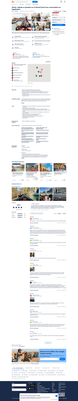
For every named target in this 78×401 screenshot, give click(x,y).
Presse (53, 388)
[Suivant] (66, 172)
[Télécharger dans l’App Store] (31, 388)
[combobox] (24, 2)
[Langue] (61, 1)
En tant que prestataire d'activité (62, 385)
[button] (15, 11)
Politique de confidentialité (35, 363)
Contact (38, 384)
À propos (53, 384)
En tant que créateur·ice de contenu (62, 387)
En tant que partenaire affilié (62, 390)
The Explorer (53, 391)
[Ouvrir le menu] (65, 218)
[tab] (18, 368)
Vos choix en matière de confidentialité (42, 388)
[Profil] (65, 1)
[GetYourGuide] (13, 1)
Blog (52, 387)
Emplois (53, 385)
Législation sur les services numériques (42, 391)
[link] (18, 172)
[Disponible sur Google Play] (31, 385)
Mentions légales (39, 385)
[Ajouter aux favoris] (23, 164)
